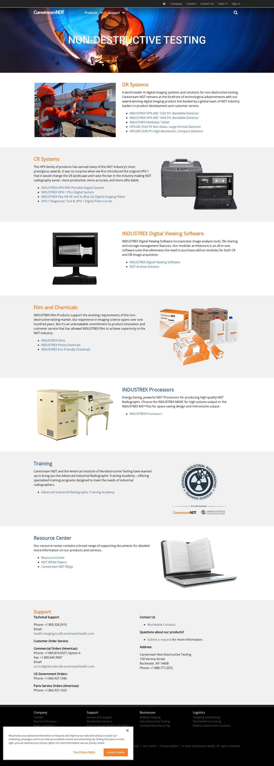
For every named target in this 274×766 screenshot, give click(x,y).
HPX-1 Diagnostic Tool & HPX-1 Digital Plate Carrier (76, 201)
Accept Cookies (115, 752)
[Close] (127, 730)
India (221, 3)
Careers (191, 3)
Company (176, 3)
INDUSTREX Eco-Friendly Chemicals (65, 349)
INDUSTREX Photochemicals (61, 345)
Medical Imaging (150, 717)
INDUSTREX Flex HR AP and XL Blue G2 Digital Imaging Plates (83, 197)
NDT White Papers (54, 562)
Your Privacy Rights (84, 752)
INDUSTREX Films (53, 340)
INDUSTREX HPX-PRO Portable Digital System (72, 188)
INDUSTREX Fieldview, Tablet (149, 122)
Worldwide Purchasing (207, 721)
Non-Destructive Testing (155, 721)
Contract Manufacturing (155, 725)
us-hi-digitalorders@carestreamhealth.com (64, 666)
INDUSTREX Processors (146, 414)
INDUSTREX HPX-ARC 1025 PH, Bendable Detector (164, 113)
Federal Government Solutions (212, 725)
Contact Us (207, 3)
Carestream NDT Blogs (57, 567)
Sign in (236, 3)
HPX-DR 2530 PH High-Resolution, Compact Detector (166, 131)
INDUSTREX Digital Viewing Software (155, 262)
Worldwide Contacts (161, 625)
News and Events (44, 725)
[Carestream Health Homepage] (164, 3)
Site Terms (149, 746)
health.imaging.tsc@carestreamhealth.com (64, 633)
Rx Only (134, 746)
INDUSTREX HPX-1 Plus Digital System (67, 192)
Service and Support (99, 717)
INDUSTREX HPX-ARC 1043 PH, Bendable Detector (164, 118)
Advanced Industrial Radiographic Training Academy (77, 492)
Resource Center (53, 558)
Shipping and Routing (206, 717)
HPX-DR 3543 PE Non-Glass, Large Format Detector (165, 127)
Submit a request (159, 639)
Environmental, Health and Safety (108, 725)
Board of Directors (45, 721)
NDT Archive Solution (144, 267)
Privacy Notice (169, 746)
